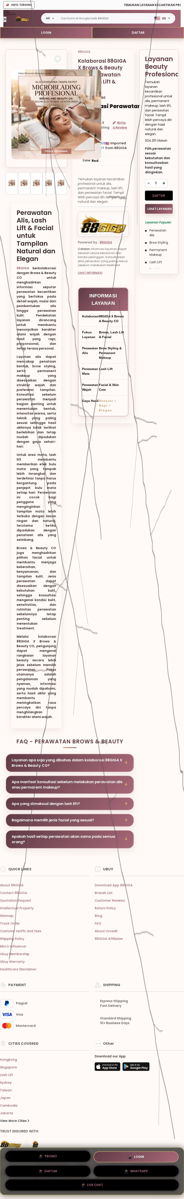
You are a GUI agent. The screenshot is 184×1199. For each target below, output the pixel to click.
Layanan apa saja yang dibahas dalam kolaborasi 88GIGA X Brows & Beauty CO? (67, 763)
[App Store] (108, 1068)
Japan (5, 1098)
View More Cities (14, 1121)
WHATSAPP (139, 1169)
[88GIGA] (22, 18)
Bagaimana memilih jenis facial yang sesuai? (53, 820)
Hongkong (8, 1059)
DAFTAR (138, 32)
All (48, 18)
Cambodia (9, 1105)
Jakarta (6, 1113)
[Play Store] (136, 1068)
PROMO (51, 1156)
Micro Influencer (13, 946)
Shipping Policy (12, 938)
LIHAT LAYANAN (159, 209)
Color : (90, 160)
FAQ (98, 923)
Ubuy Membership (14, 954)
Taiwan (6, 1090)
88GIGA (23, 268)
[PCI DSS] (10, 1144)
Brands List (103, 893)
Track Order (10, 923)
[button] (57, 58)
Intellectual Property (17, 908)
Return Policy (105, 908)
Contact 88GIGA (13, 893)
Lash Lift (6, 1075)
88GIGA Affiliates (109, 938)
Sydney (6, 1082)
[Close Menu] (5, 19)
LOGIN (46, 32)
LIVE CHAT (95, 1183)
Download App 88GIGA (114, 885)
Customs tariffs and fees (20, 931)
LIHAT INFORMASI (90, 273)
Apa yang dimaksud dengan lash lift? (46, 803)
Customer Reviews (110, 900)
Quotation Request (15, 900)
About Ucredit (106, 931)
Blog (98, 916)
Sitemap (6, 916)
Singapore (8, 1067)
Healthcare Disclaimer (18, 969)
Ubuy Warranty (12, 961)
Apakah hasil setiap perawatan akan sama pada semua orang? (63, 839)
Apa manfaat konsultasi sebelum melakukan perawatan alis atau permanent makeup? (67, 784)
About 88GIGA (12, 885)
